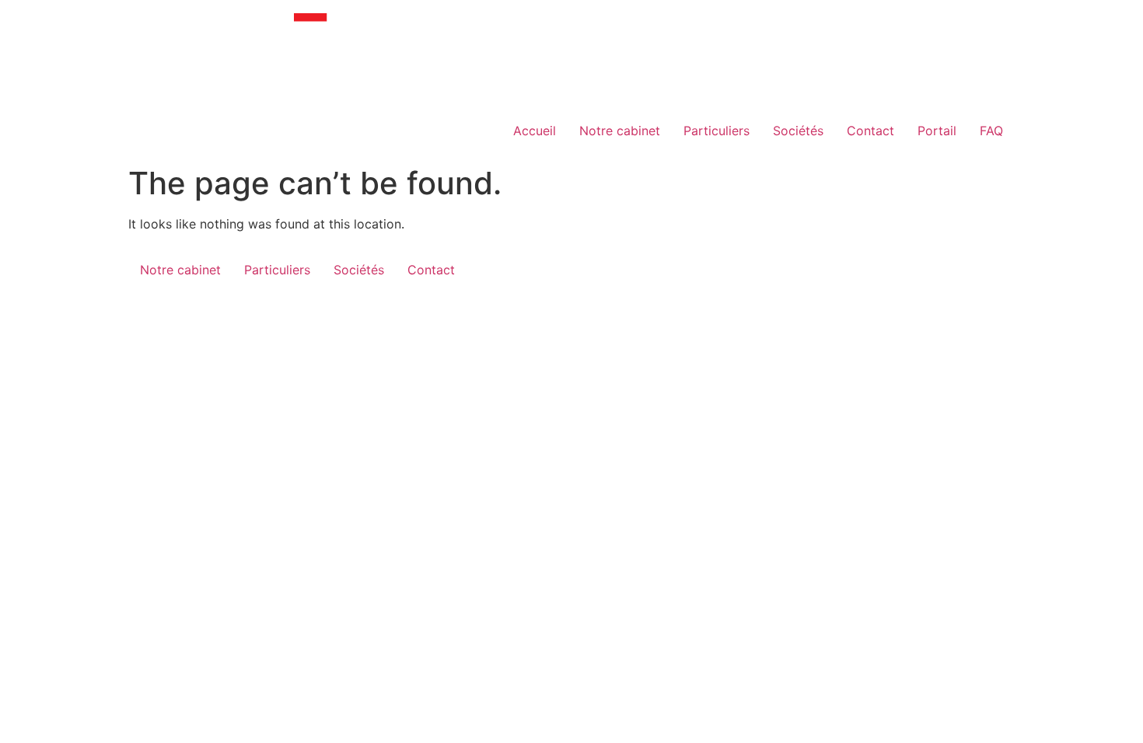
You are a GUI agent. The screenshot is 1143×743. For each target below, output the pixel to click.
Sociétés (798, 130)
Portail (937, 130)
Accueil (534, 130)
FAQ (991, 130)
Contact (870, 130)
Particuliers (716, 130)
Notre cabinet (619, 130)
